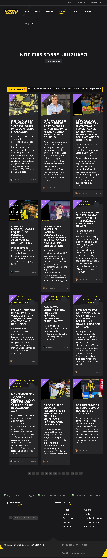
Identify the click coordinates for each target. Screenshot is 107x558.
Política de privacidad (73, 553)
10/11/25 (33, 361)
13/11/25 (66, 288)
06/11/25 (98, 450)
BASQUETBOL (30, 24)
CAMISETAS (87, 12)
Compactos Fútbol (97, 3)
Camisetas (68, 518)
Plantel (66, 509)
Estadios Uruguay (93, 518)
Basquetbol (68, 522)
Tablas (87, 514)
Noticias (66, 514)
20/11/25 (66, 188)
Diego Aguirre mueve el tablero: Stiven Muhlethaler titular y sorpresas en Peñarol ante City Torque (54, 414)
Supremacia (17, 272)
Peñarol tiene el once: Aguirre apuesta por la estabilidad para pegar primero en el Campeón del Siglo (55, 129)
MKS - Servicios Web (34, 544)
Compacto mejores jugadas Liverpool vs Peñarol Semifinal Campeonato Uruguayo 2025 (22, 235)
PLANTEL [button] (49, 12)
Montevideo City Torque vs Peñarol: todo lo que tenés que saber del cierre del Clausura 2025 (23, 402)
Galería (87, 509)
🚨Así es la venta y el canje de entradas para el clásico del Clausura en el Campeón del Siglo (53, 88)
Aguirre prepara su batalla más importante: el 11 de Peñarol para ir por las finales (87, 219)
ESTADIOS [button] (73, 12)
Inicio (49, 61)
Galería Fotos (81, 3)
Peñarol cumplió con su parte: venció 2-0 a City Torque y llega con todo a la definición (23, 317)
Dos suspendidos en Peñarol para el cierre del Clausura (87, 409)
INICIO (27, 12)
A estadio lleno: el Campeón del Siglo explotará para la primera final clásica (22, 126)
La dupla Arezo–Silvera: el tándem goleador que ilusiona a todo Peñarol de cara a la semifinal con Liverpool (55, 236)
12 (77, 473)
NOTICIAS (62, 12)
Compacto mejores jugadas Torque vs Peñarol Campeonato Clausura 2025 (55, 314)
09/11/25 (66, 347)
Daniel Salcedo (18, 179)
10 (68, 473)
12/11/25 (98, 279)
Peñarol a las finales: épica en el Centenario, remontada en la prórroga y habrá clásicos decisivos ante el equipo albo (87, 130)
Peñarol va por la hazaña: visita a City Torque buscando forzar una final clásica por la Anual (88, 318)
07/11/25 (33, 461)
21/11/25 (33, 180)
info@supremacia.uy (25, 517)
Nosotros (69, 3)
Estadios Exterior (92, 522)
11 (73, 473)
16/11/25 (98, 193)
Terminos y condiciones (74, 544)
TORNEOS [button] (37, 12)
